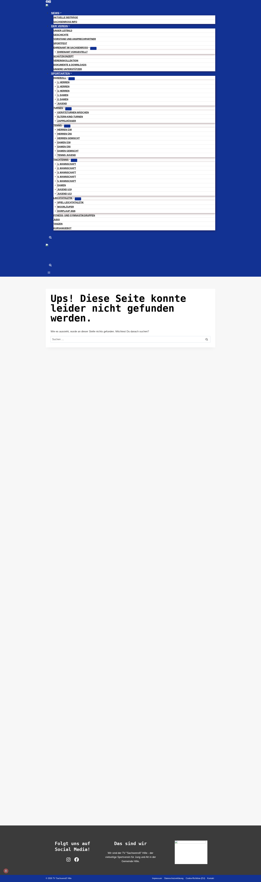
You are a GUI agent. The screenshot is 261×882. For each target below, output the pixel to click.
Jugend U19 (64, 189)
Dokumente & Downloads (69, 64)
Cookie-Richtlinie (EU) (195, 878)
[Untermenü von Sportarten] (77, 74)
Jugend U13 (64, 193)
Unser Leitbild (62, 30)
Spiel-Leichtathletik (70, 202)
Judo (56, 219)
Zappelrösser (66, 121)
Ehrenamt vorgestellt (72, 52)
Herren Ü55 (64, 134)
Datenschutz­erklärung (173, 878)
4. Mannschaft (66, 176)
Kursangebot (62, 228)
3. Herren (63, 91)
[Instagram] (49, 2)
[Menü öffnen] (49, 273)
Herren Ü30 (64, 129)
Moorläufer (65, 206)
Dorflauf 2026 (66, 211)
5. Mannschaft (66, 181)
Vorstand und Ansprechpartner (74, 39)
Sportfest (60, 43)
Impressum (157, 878)
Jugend (62, 103)
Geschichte (60, 34)
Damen (61, 185)
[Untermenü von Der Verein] (75, 26)
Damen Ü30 (64, 142)
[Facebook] (47, 2)
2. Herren (63, 86)
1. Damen (62, 95)
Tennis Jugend (66, 155)
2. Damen (62, 99)
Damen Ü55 (64, 146)
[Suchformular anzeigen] (50, 238)
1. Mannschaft (66, 164)
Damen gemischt (68, 151)
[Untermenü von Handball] (71, 78)
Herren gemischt (68, 138)
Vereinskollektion (65, 60)
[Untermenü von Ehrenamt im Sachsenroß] (93, 48)
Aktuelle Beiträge (65, 17)
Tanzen (58, 224)
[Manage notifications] (5, 870)
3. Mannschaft (66, 172)
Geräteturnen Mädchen (73, 112)
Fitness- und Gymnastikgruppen (74, 215)
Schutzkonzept (63, 56)
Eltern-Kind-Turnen (70, 116)
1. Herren (63, 82)
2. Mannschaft (66, 168)
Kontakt (210, 878)
